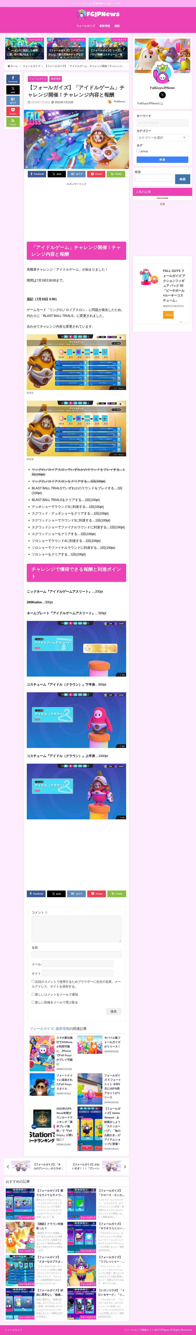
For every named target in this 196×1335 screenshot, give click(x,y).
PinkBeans (119, 101)
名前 (35, 947)
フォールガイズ (85, 25)
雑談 (117, 25)
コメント (40, 912)
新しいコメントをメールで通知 (56, 994)
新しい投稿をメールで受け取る (56, 1002)
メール (36, 964)
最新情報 (104, 25)
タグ (139, 145)
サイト (36, 973)
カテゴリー (144, 130)
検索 (162, 159)
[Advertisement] (76, 213)
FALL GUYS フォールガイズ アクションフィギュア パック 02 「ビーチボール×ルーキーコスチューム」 (174, 285)
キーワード (144, 115)
